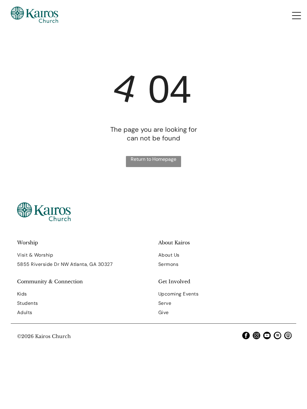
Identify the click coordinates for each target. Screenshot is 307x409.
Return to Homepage (153, 159)
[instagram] (256, 336)
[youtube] (267, 336)
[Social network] (288, 336)
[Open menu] (296, 15)
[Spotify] (277, 336)
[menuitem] (83, 255)
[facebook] (246, 336)
